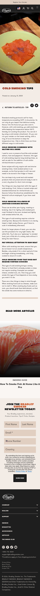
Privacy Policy (21, 471)
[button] (32, 8)
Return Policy (6, 564)
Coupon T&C (5, 568)
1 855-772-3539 (8, 552)
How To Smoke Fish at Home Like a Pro (20, 386)
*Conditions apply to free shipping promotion (19, 557)
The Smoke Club (8, 539)
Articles (5, 535)
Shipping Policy (6, 566)
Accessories (7, 531)
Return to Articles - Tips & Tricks (21, 107)
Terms (29, 471)
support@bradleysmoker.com (13, 554)
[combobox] (8, 441)
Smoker (5, 523)
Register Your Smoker (20, 2)
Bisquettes (6, 527)
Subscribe (20, 478)
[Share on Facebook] (32, 105)
